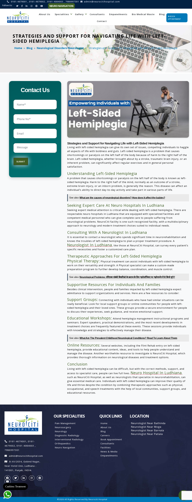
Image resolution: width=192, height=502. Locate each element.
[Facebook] (22, 6)
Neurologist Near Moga (146, 426)
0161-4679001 (19, 1)
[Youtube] (42, 6)
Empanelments (118, 14)
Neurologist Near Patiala (147, 434)
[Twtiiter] (17, 6)
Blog (162, 14)
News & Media (108, 451)
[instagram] (31, 477)
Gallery (79, 14)
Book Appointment (111, 439)
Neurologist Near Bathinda (148, 423)
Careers (105, 435)
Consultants (97, 14)
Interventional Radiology (69, 439)
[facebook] (7, 477)
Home (18, 48)
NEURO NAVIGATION (62, 6)
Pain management (65, 423)
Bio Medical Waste (143, 14)
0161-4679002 (37, 1)
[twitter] (16, 477)
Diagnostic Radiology (67, 435)
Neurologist (76, 48)
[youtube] (7, 481)
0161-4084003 (55, 1)
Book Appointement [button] (174, 17)
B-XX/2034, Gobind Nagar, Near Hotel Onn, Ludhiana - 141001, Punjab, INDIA (22, 466)
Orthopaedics (63, 443)
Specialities (62, 14)
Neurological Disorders (52, 48)
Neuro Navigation (65, 447)
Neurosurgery (63, 427)
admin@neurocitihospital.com (102, 1)
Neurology (61, 431)
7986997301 (72, 1)
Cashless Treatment (15, 486)
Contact (102, 21)
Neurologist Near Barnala (147, 430)
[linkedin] (24, 477)
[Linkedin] (26, 6)
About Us (44, 14)
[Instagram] (31, 6)
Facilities (105, 447)
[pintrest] (40, 477)
